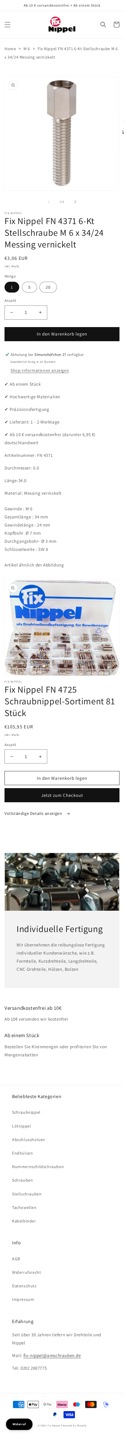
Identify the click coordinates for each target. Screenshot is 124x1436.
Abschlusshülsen (28, 1139)
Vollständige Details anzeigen (34, 813)
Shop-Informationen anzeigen (40, 370)
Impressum (23, 1299)
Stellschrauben (27, 1194)
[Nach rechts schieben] (75, 201)
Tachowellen (24, 1207)
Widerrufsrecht (26, 1272)
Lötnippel (21, 1126)
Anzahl (10, 300)
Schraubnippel (26, 1112)
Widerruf (19, 1424)
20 (48, 287)
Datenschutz (24, 1286)
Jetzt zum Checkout (62, 795)
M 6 (26, 48)
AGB (16, 1258)
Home (10, 48)
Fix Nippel (54, 1425)
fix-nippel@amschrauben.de (52, 1355)
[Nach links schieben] (48, 201)
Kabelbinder (24, 1221)
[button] (7, 24)
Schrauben (22, 1180)
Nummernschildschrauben (38, 1166)
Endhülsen (22, 1153)
